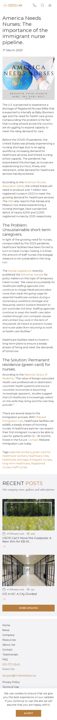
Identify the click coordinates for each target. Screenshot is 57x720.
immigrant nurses (40, 459)
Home (6, 625)
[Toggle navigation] (50, 5)
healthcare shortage (15, 459)
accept (28, 713)
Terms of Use (10, 687)
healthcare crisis (38, 455)
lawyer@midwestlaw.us (19, 675)
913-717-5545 (11, 664)
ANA (11, 201)
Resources (9, 639)
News (5, 630)
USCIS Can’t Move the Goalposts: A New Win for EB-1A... (26, 539)
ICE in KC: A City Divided (19, 594)
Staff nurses (19, 467)
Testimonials (10, 654)
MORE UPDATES (28, 608)
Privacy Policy (11, 682)
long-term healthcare (16, 463)
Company (8, 635)
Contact (33, 439)
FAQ (5, 659)
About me (8, 644)
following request (32, 274)
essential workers (20, 452)
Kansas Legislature (20, 270)
